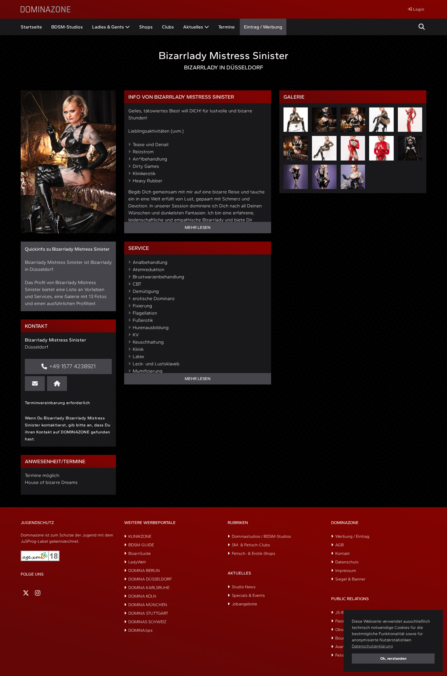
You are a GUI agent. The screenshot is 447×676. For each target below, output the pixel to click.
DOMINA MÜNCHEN (147, 604)
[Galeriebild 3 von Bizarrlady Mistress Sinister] (353, 119)
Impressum (345, 570)
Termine (226, 27)
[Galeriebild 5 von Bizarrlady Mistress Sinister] (410, 119)
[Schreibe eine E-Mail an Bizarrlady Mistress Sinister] (35, 383)
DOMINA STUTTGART (148, 613)
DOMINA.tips (140, 630)
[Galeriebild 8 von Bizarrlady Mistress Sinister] (353, 148)
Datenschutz (347, 561)
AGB (339, 544)
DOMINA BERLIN (144, 570)
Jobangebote (244, 603)
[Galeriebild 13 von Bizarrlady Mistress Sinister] (353, 177)
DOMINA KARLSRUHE (148, 587)
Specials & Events (248, 595)
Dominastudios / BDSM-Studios (261, 536)
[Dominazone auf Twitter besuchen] (26, 593)
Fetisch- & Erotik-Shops (253, 553)
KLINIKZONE (139, 536)
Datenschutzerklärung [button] (372, 646)
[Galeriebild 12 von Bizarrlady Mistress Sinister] (324, 177)
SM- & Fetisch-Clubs (251, 544)
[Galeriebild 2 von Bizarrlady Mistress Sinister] (324, 119)
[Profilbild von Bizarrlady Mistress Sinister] (68, 161)
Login (418, 9)
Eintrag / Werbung (263, 27)
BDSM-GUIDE (141, 544)
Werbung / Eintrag (352, 536)
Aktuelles (193, 27)
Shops (146, 27)
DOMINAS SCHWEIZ (147, 621)
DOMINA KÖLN (142, 596)
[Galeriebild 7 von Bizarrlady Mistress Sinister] (324, 148)
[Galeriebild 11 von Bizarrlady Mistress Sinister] (296, 177)
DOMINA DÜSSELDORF (150, 579)
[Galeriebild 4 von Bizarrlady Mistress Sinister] (381, 119)
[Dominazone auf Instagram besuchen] (37, 593)
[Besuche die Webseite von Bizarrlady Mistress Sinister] (57, 383)
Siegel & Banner (350, 579)
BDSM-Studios (67, 27)
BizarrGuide (139, 553)
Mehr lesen (198, 227)
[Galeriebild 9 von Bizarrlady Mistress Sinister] (381, 148)
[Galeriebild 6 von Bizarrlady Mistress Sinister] (296, 148)
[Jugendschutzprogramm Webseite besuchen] (40, 556)
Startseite (31, 27)
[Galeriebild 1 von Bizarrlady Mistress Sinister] (296, 119)
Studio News (244, 586)
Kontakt (342, 553)
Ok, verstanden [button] (393, 658)
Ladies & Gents (108, 27)
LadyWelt (137, 561)
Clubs (168, 27)
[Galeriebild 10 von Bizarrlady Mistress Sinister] (410, 148)
